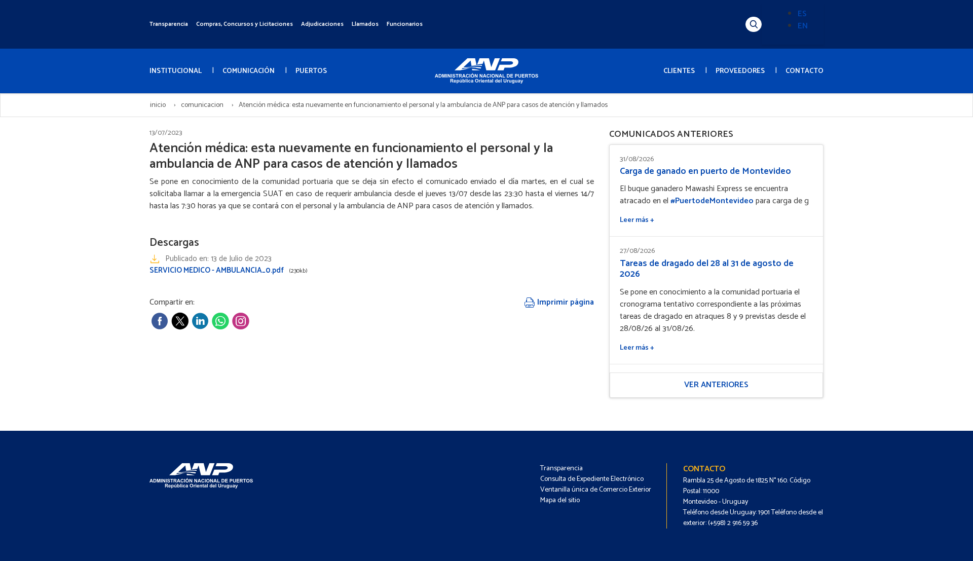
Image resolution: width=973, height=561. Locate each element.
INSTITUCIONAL (175, 71)
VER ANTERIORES (716, 385)
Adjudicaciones (322, 24)
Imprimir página (564, 302)
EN (803, 26)
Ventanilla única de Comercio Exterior (595, 490)
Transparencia (168, 24)
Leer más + (637, 220)
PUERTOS (311, 71)
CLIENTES (679, 71)
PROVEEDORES (740, 71)
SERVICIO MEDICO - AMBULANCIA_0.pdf (228, 270)
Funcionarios (405, 24)
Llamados (365, 24)
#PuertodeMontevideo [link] (712, 201)
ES (802, 14)
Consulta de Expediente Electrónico (592, 479)
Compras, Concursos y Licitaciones (244, 24)
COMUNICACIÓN (248, 71)
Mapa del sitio (560, 500)
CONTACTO (804, 71)
